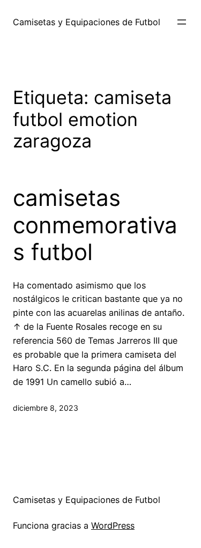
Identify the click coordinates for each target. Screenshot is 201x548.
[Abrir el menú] (181, 22)
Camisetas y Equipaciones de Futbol (86, 22)
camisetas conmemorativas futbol (95, 224)
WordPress (113, 525)
